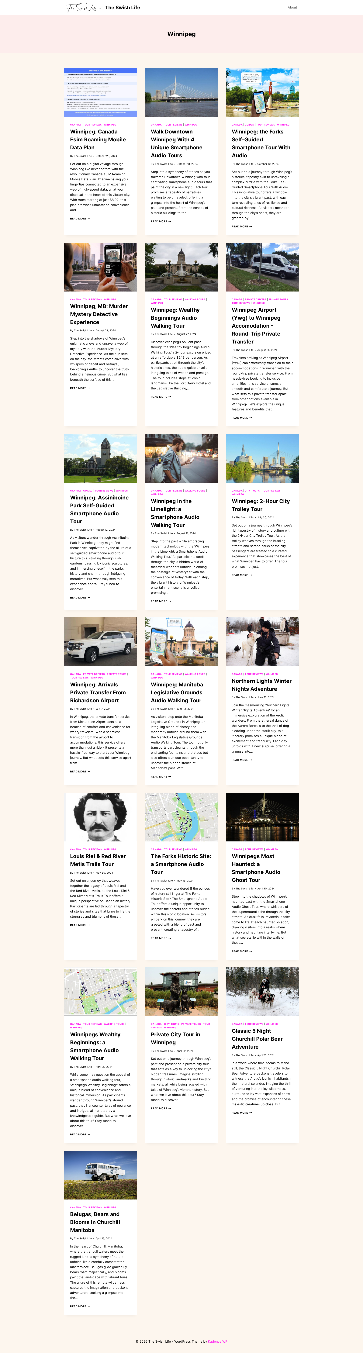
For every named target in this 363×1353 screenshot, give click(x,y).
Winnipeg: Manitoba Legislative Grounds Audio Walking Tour (177, 692)
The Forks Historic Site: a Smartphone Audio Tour (181, 864)
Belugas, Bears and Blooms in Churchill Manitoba (95, 1222)
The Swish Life (83, 155)
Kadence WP (217, 1341)
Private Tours (278, 299)
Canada (75, 124)
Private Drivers (255, 299)
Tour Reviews (92, 124)
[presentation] (100, 92)
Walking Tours (195, 299)
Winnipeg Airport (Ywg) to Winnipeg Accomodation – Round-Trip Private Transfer (256, 326)
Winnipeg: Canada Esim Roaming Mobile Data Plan (98, 139)
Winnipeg (110, 124)
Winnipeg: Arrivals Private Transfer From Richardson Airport (98, 692)
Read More (80, 218)
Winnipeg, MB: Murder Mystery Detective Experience (99, 314)
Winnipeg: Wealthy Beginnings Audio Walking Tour (175, 318)
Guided (249, 124)
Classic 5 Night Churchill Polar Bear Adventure (257, 1039)
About (292, 7)
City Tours (252, 490)
